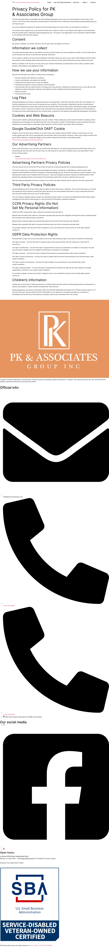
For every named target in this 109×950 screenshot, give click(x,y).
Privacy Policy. (34, 945)
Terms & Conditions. (46, 945)
